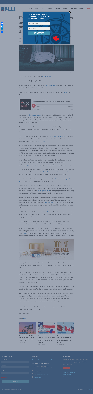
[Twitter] (1, 26)
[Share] (1, 32)
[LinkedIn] (1, 29)
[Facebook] (1, 23)
